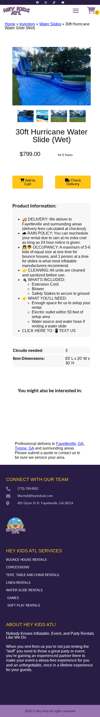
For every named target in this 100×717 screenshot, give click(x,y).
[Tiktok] (54, 2)
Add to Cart (29, 182)
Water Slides (50, 24)
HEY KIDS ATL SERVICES (34, 550)
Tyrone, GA (24, 448)
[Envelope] (62, 2)
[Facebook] (37, 2)
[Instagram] (45, 2)
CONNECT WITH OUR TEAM (37, 479)
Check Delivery (74, 182)
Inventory (27, 24)
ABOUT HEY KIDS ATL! (31, 624)
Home (10, 24)
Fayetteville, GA (69, 444)
